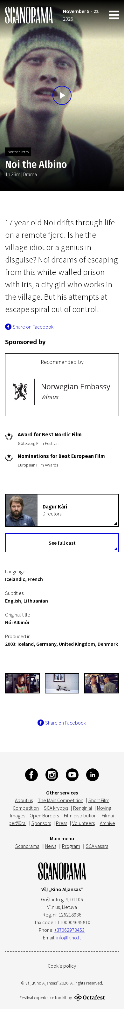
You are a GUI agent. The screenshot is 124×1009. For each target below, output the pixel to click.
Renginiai (82, 808)
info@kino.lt (68, 937)
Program (71, 846)
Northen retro (18, 151)
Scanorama (27, 846)
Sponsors (41, 823)
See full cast (62, 543)
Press (61, 823)
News (50, 846)
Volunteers (83, 823)
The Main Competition (60, 800)
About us (24, 800)
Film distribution (80, 815)
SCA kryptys (56, 808)
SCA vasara (97, 846)
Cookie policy (62, 966)
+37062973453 (69, 930)
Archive (107, 823)
